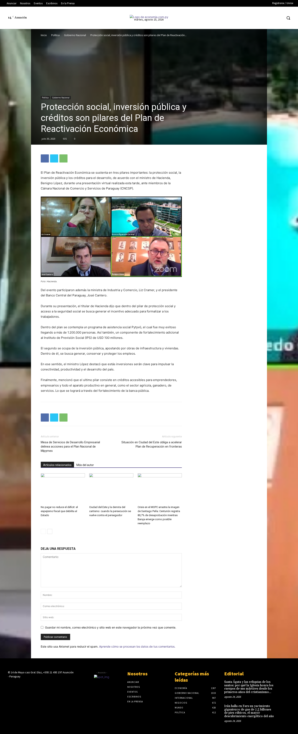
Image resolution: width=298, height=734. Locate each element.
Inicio (44, 35)
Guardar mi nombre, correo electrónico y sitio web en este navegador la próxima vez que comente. (110, 627)
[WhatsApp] (63, 158)
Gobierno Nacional (75, 35)
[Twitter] (272, 18)
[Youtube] (279, 18)
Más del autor (85, 465)
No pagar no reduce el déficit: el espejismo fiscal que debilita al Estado (59, 511)
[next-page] (49, 531)
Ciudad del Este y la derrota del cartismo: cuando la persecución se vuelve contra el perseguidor (110, 511)
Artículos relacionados (57, 465)
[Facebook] (249, 18)
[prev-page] (43, 531)
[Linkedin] (264, 18)
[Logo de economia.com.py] (149, 17)
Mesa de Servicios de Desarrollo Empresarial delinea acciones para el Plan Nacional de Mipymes (70, 446)
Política (55, 35)
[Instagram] (257, 18)
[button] (288, 18)
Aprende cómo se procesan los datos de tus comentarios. (137, 646)
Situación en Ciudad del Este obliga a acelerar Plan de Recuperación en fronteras (151, 444)
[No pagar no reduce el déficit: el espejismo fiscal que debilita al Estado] (63, 488)
